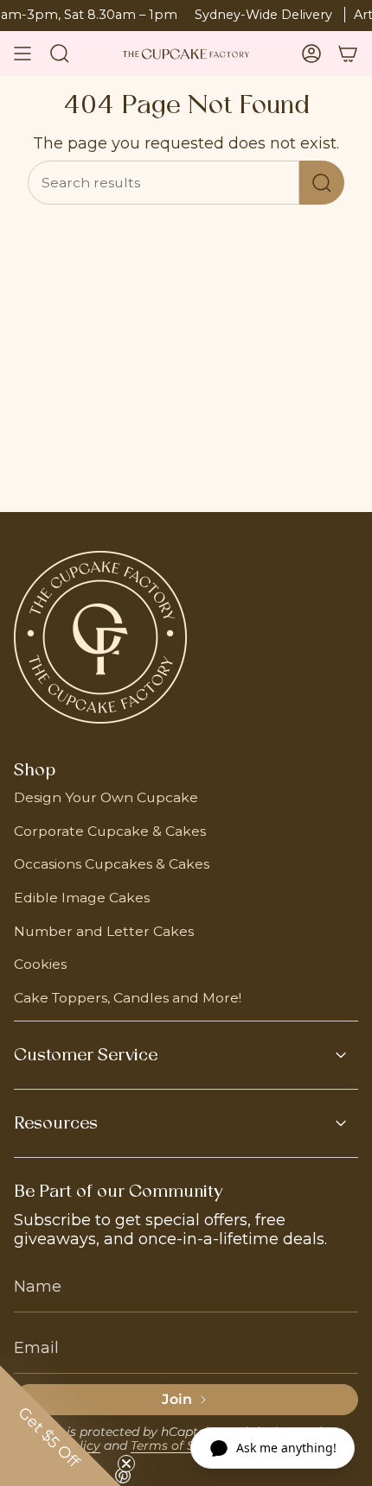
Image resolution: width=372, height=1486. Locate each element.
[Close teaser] (126, 1463)
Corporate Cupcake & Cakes (110, 831)
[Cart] (348, 53)
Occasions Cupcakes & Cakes (111, 864)
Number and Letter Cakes (104, 931)
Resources (56, 1123)
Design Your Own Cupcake (106, 797)
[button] (60, 1425)
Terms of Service (181, 1445)
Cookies (40, 964)
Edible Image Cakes (82, 897)
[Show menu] (22, 53)
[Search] (321, 183)
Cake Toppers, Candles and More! (127, 998)
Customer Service (85, 1055)
